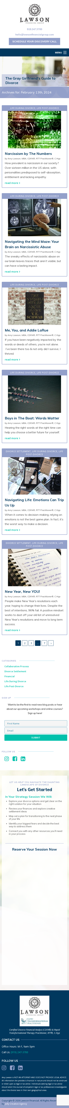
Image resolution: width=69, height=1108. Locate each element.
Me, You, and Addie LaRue (26, 330)
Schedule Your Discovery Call (34, 41)
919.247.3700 (34, 29)
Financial (9, 676)
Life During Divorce (22, 108)
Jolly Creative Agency (16, 1103)
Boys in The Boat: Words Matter (32, 418)
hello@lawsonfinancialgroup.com (34, 34)
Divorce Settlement (18, 451)
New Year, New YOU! (22, 591)
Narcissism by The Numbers (28, 153)
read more (11, 183)
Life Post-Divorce (48, 108)
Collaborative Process (16, 666)
